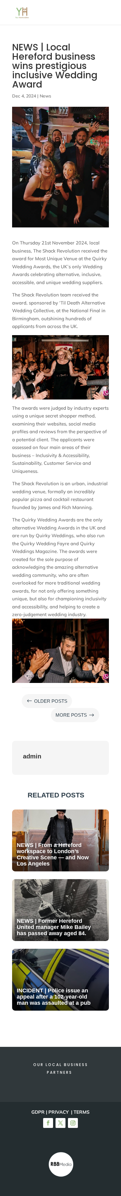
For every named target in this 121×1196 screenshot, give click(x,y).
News (45, 96)
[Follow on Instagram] (73, 1123)
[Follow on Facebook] (48, 1123)
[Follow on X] (60, 1123)
